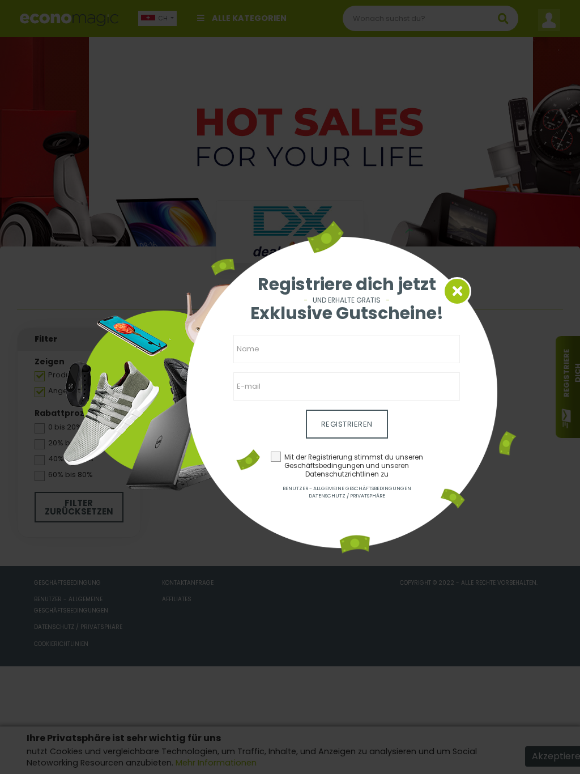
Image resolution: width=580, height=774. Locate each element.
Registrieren (347, 424)
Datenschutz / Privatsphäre (347, 495)
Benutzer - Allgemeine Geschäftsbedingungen (347, 488)
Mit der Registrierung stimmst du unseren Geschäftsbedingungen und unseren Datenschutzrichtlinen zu (353, 466)
